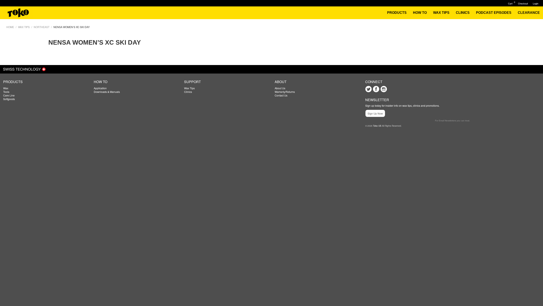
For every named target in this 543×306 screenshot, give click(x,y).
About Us (280, 88)
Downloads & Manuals (107, 92)
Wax (5, 88)
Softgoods (9, 99)
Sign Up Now (375, 113)
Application (100, 88)
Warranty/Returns (285, 92)
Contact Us (281, 95)
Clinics (188, 92)
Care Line (9, 95)
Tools (6, 92)
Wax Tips (189, 88)
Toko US (377, 125)
